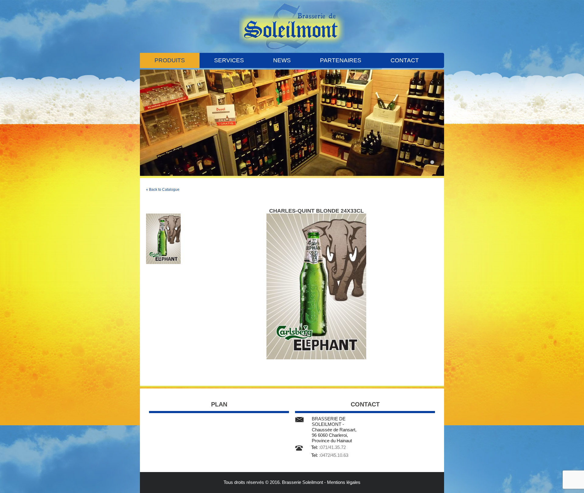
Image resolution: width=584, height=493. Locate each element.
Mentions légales (343, 482)
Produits (170, 60)
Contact (405, 60)
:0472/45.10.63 (333, 455)
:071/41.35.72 (332, 447)
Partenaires (340, 60)
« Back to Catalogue (162, 189)
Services (229, 60)
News (282, 60)
